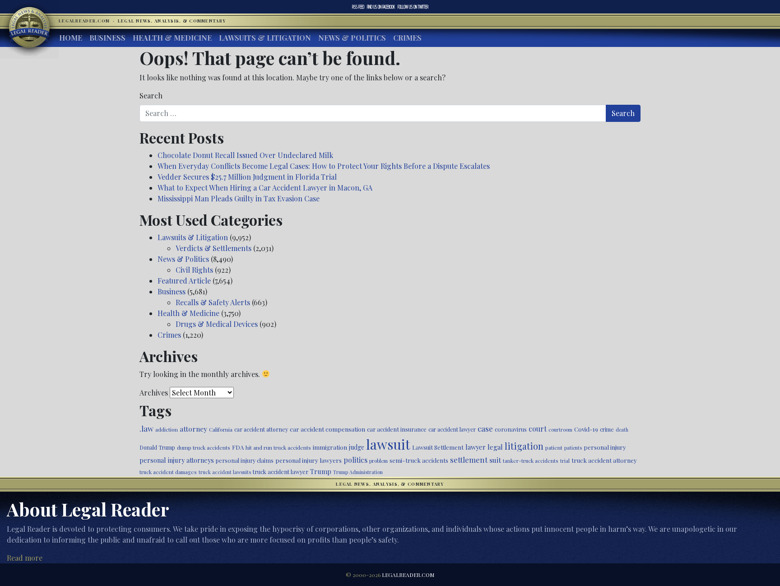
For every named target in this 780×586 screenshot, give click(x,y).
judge (356, 447)
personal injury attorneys (176, 460)
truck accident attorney (604, 460)
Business (107, 37)
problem (378, 460)
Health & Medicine (172, 37)
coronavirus (511, 429)
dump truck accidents (203, 447)
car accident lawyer (452, 429)
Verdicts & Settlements (213, 248)
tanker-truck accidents (530, 460)
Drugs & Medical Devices (217, 324)
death (622, 429)
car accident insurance (397, 429)
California (220, 429)
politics (355, 460)
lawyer (475, 446)
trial (565, 460)
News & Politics (352, 37)
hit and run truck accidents (278, 447)
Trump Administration (358, 472)
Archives (153, 392)
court (538, 428)
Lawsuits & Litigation (265, 37)
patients (573, 447)
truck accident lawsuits (225, 472)
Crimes (407, 37)
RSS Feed (358, 7)
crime (607, 429)
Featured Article (184, 280)
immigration (330, 447)
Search (150, 95)
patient (553, 447)
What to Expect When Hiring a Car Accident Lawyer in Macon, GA (265, 187)
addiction (166, 429)
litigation (524, 446)
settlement (469, 460)
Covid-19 (586, 429)
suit (495, 460)
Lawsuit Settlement (438, 447)
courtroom (560, 429)
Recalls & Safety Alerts (213, 302)
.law (146, 428)
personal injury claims (245, 460)
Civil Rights (194, 269)
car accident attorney (261, 429)
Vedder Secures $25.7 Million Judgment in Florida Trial (247, 176)
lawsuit (388, 444)
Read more (24, 558)
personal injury (605, 447)
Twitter (413, 7)
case (485, 428)
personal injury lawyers (308, 460)
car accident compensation (327, 429)
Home (70, 37)
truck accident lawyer (280, 471)
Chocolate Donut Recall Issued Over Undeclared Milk (245, 155)
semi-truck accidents (419, 460)
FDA (238, 447)
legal (495, 446)
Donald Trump (157, 447)
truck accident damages (168, 471)
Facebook (381, 7)
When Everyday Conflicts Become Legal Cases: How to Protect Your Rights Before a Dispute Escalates (324, 166)
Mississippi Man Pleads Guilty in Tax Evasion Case (239, 198)
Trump (320, 471)
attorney (193, 428)
